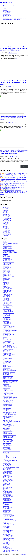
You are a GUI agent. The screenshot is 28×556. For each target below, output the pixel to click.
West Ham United (7, 544)
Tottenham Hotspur (7, 532)
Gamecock (5, 351)
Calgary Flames (6, 284)
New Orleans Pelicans (8, 440)
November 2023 (7, 234)
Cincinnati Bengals (7, 302)
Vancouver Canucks (7, 536)
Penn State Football (7, 465)
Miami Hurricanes (7, 410)
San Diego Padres (7, 494)
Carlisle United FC (7, 288)
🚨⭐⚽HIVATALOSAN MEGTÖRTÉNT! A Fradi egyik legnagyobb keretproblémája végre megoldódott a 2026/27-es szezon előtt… (13, 179)
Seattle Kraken (6, 498)
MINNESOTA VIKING (9, 425)
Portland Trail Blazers (8, 481)
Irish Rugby (6, 374)
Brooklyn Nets (6, 278)
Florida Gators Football (8, 343)
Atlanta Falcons (6, 256)
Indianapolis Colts (7, 369)
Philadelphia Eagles (7, 471)
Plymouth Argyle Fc (8, 480)
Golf (4, 357)
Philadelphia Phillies (8, 473)
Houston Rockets (7, 361)
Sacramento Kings (7, 491)
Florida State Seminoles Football (10, 347)
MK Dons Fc (6, 429)
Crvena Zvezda (6, 315)
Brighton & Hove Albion (9, 276)
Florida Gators (6, 342)
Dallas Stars (6, 321)
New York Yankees (7, 448)
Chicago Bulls (6, 298)
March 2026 (6, 214)
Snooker (5, 503)
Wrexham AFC (6, 551)
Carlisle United (6, 287)
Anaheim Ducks (7, 247)
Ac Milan (5, 10)
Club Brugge (6, 307)
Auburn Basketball (7, 259)
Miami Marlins (6, 413)
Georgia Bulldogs (7, 353)
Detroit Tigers (6, 329)
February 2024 (6, 230)
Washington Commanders (9, 540)
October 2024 (6, 219)
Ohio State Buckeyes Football (10, 457)
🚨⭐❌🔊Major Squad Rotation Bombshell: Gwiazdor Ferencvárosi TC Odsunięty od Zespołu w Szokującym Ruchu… (13, 175)
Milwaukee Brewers (8, 418)
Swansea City (6, 512)
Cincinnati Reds (7, 303)
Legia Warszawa (7, 385)
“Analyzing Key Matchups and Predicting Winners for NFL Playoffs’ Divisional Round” (13, 117)
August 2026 (6, 207)
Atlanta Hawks (6, 258)
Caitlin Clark (6, 283)
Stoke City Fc (6, 508)
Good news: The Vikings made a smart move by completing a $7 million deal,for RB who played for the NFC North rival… (13, 48)
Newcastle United (7, 11)
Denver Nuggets (7, 323)
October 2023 (6, 235)
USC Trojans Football (8, 535)
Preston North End (7, 484)
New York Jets (6, 444)
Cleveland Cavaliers (7, 306)
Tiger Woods (6, 527)
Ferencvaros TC (7, 341)
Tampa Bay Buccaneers (8, 515)
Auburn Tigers (6, 260)
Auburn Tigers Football (8, 262)
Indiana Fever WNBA (8, 366)
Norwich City (6, 452)
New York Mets (6, 447)
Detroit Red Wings (7, 327)
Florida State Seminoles (8, 346)
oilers (4, 459)
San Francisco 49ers (7, 495)
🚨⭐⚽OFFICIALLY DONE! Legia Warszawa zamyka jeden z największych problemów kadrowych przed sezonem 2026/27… (14, 183)
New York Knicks (7, 445)
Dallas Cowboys (7, 318)
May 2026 (5, 211)
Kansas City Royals (7, 378)
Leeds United (6, 384)
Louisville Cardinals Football (10, 397)
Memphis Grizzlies (7, 405)
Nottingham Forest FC (8, 455)
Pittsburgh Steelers (7, 479)
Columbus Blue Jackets (8, 313)
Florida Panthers (7, 345)
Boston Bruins (6, 270)
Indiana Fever (6, 365)
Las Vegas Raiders (7, 382)
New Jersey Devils (7, 439)
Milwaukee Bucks (7, 420)
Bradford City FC (7, 275)
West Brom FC (6, 543)
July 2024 (5, 223)
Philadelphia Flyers (7, 472)
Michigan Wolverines (8, 416)
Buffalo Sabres (6, 280)
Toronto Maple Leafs (8, 530)
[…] (17, 58)
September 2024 (7, 220)
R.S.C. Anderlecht (7, 487)
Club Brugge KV (7, 309)
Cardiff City (6, 286)
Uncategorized (6, 14)
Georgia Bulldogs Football (9, 354)
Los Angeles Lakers (7, 394)
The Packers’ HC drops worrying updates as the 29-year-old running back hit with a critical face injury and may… (14, 151)
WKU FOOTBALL (8, 549)
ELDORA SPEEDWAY (9, 334)
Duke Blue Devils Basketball (10, 330)
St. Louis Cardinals (7, 507)
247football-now (12, 53)
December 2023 (7, 233)
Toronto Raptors (7, 531)
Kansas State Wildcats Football (10, 380)
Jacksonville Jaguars (8, 376)
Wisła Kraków (6, 547)
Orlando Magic (6, 463)
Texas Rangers (6, 526)
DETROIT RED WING (9, 326)
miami (4, 406)
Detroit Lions (6, 325)
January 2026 (6, 216)
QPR (4, 486)
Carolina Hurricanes (7, 290)
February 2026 (6, 215)
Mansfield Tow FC (7, 404)
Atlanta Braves (6, 255)
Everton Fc (5, 337)
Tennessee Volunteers (8, 519)
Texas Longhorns (7, 523)
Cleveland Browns (7, 305)
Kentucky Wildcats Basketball (10, 381)
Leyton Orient (6, 388)
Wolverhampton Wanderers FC (10, 550)
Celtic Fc (5, 292)
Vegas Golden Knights (8, 538)
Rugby (4, 490)
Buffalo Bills (6, 279)
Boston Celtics (6, 271)
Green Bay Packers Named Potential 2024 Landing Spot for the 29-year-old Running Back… (13, 82)
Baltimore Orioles (7, 263)
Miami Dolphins (7, 408)
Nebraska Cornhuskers (8, 436)
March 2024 (6, 229)
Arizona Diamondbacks (8, 250)
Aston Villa (5, 254)
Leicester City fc (7, 386)
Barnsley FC (6, 266)
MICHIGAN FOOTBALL (9, 414)
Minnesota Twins (7, 424)
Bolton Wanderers (7, 268)
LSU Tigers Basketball (8, 398)
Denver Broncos (7, 322)
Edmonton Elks (6, 331)
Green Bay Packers (7, 358)
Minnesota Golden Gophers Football (11, 421)
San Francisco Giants (8, 496)
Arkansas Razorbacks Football (10, 252)
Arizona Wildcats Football (9, 251)
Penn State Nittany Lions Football (11, 467)
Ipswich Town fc (7, 15)
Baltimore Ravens (7, 264)
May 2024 (5, 226)
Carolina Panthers (7, 291)
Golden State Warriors (8, 355)
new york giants (7, 443)
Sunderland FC (6, 511)
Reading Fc (5, 488)
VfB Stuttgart (6, 539)
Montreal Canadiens (7, 431)
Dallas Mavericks (7, 319)
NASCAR (5, 432)
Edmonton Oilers (7, 333)
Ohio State (5, 456)
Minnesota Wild (6, 428)
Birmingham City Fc (8, 267)
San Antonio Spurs (7, 492)
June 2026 (5, 210)
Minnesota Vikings (7, 427)
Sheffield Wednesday (8, 502)
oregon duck (6, 461)
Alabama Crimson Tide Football (10, 243)
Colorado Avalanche (8, 311)
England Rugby (6, 335)
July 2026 (5, 208)
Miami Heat (6, 409)
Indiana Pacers (6, 368)
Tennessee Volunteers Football (10, 520)
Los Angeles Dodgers (8, 393)
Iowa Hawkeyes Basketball (9, 370)
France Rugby (6, 350)
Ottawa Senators (7, 464)
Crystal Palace (6, 12)
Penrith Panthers (7, 468)
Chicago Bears (6, 295)
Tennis (4, 522)
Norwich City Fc (7, 453)
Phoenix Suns (6, 475)
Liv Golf (5, 389)
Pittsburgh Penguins (7, 476)
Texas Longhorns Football (9, 524)
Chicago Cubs (6, 299)
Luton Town (6, 401)
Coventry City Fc (7, 314)
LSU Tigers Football (8, 400)
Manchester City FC (8, 402)
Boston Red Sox (7, 272)
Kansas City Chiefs (7, 377)
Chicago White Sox (7, 301)
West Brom (5, 16)
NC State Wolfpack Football (9, 435)
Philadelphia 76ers (7, 469)
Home (4, 8)
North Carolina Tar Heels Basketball (11, 451)
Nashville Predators (7, 433)
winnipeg (5, 546)
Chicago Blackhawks (8, 297)
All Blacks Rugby (7, 246)
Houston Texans (7, 362)
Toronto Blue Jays (7, 528)
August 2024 (6, 222)
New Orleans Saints (7, 441)
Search (1, 164)
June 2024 (5, 224)
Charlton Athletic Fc (8, 294)
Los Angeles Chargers (8, 390)
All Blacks (5, 244)
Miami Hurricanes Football (9, 412)
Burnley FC (6, 282)
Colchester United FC (8, 310)
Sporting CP (6, 506)
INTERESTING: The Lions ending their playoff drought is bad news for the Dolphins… (14, 18)
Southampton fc (6, 504)
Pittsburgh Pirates (7, 477)
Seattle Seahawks (7, 500)
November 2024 (7, 218)
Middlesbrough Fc (7, 417)
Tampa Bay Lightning (8, 516)
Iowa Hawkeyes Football (9, 372)
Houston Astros (6, 360)
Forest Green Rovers (8, 349)
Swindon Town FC (7, 514)
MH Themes (23, 554)
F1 (3, 338)
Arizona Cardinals (7, 248)
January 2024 (6, 231)
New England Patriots (8, 437)
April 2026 (5, 212)
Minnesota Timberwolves (9, 423)
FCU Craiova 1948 (7, 339)
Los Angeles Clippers (8, 392)
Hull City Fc (6, 364)
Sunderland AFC (7, 510)
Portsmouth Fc (6, 483)
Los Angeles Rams (7, 396)
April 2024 (5, 227)
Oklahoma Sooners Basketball (10, 460)
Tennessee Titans (7, 518)
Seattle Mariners (7, 499)
